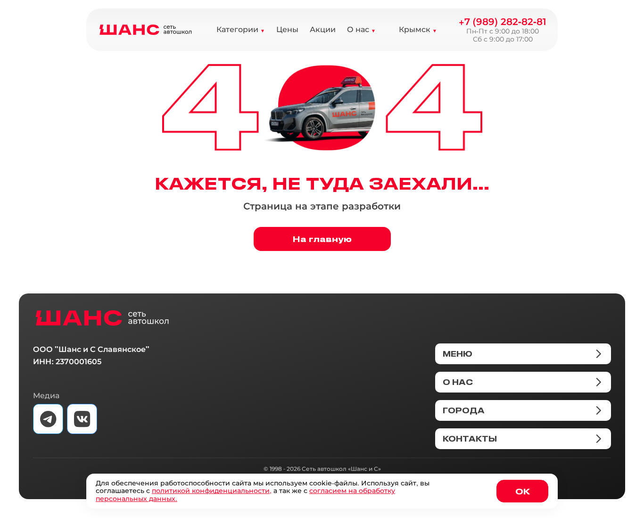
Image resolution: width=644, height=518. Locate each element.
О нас (358, 29)
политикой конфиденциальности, (212, 490)
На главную (322, 238)
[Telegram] (48, 419)
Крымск (414, 29)
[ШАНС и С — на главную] (102, 318)
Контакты (470, 438)
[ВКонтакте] (82, 419)
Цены (287, 29)
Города (464, 410)
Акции (323, 29)
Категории (237, 29)
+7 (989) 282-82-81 (502, 21)
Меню (457, 354)
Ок (522, 491)
